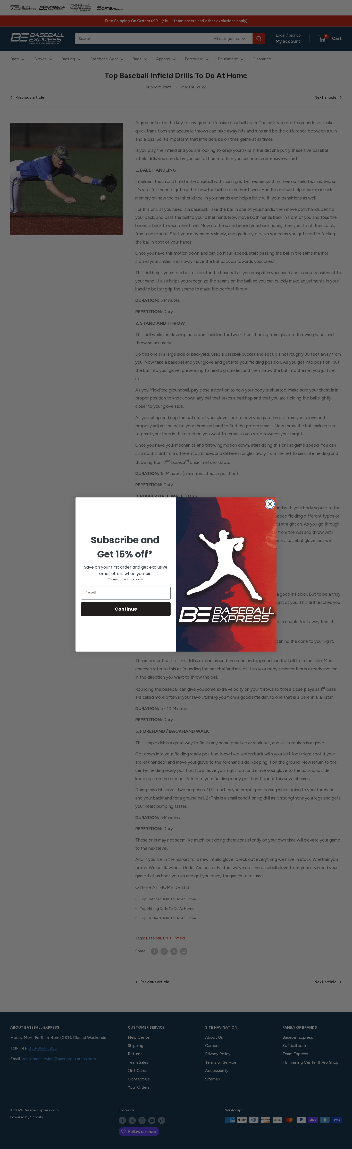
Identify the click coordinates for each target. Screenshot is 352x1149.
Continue (126, 609)
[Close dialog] (269, 504)
